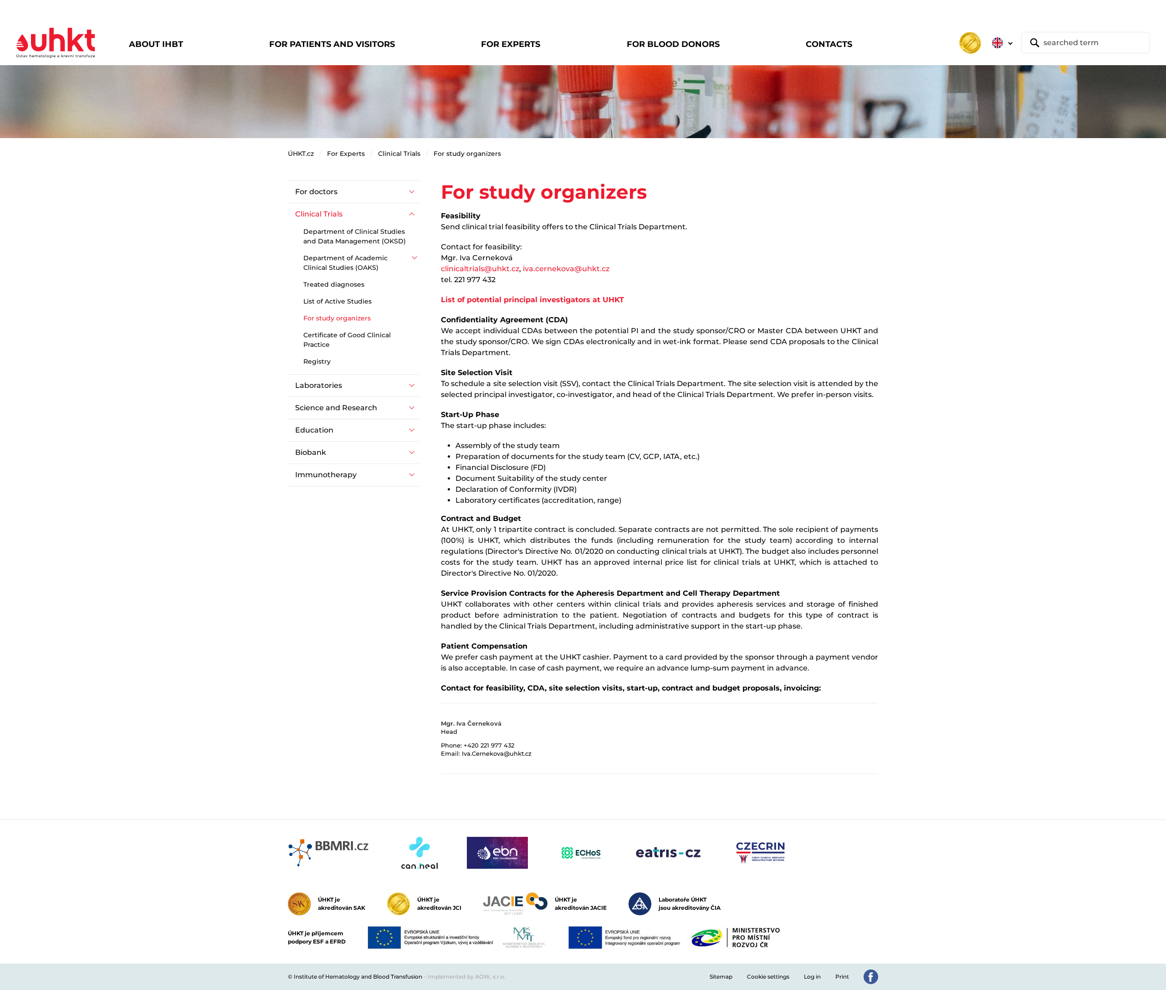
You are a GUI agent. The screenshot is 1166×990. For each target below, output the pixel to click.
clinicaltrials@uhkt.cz (480, 268)
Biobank (310, 452)
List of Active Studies (337, 301)
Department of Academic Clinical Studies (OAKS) (345, 263)
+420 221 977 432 (489, 745)
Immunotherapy (326, 474)
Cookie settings (768, 976)
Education (314, 430)
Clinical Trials (399, 154)
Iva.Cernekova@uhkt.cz (497, 753)
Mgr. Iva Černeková (471, 723)
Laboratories (318, 385)
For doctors (316, 191)
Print (842, 976)
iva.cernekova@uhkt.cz (566, 268)
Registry (317, 361)
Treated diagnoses (333, 284)
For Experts (346, 154)
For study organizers (467, 154)
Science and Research (336, 407)
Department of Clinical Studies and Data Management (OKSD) (354, 236)
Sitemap (721, 976)
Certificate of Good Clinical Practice (347, 340)
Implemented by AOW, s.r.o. (467, 976)
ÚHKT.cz (301, 154)
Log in (812, 976)
